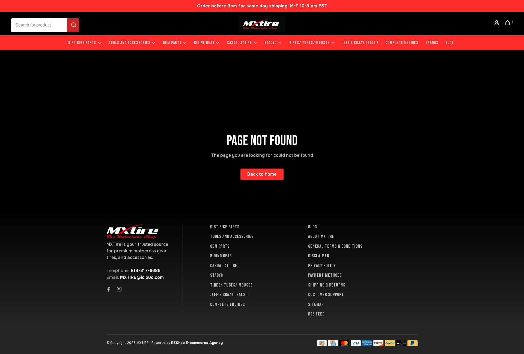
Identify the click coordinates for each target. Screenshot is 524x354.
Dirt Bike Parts (82, 42)
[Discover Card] (378, 345)
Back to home (262, 174)
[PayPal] (390, 345)
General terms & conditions (335, 246)
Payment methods (325, 275)
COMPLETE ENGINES (401, 42)
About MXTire (321, 236)
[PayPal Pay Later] (412, 345)
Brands (431, 42)
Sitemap (316, 304)
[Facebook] (108, 290)
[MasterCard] (344, 345)
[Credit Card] (333, 345)
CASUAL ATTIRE (239, 42)
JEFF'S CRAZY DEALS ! (360, 42)
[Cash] (322, 345)
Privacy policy (321, 266)
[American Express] (367, 345)
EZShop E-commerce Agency (197, 342)
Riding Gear (204, 42)
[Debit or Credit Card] (401, 345)
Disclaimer (318, 256)
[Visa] (356, 345)
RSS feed (316, 314)
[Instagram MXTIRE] (119, 290)
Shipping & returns (326, 285)
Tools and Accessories (129, 42)
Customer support (326, 294)
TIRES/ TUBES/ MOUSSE (309, 42)
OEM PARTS (172, 42)
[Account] (497, 23)
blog (449, 42)
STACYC (270, 42)
